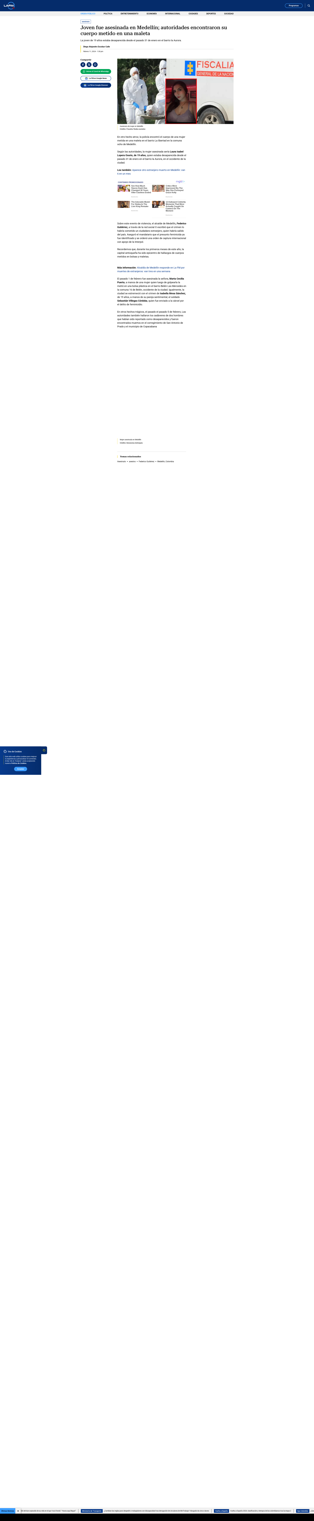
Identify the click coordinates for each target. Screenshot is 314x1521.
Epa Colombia (180, 1511)
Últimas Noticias (7, 1511)
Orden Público (87, 14)
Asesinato (121, 461)
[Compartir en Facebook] (82, 64)
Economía (152, 14)
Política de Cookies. (19, 763)
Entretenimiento (129, 14)
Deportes (211, 14)
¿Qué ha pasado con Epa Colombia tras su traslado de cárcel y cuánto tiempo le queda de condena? (226, 1511)
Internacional (172, 14)
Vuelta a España (99, 1511)
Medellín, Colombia (165, 461)
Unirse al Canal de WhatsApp (97, 71)
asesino (132, 461)
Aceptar (20, 769)
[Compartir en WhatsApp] (95, 64)
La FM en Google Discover (98, 85)
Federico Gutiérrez (146, 461)
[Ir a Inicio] (9, 5)
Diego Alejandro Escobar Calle (96, 47)
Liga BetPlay (275, 1511)
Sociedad (229, 14)
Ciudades (193, 14)
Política (108, 14)
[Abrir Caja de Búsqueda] (309, 5)
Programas (294, 5)
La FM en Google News (98, 78)
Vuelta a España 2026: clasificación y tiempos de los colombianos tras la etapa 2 (138, 1511)
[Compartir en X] (89, 64)
